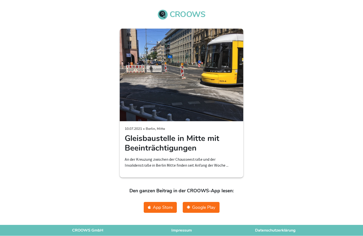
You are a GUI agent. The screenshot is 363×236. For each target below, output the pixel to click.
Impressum (181, 230)
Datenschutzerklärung (275, 230)
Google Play (203, 207)
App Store (163, 207)
